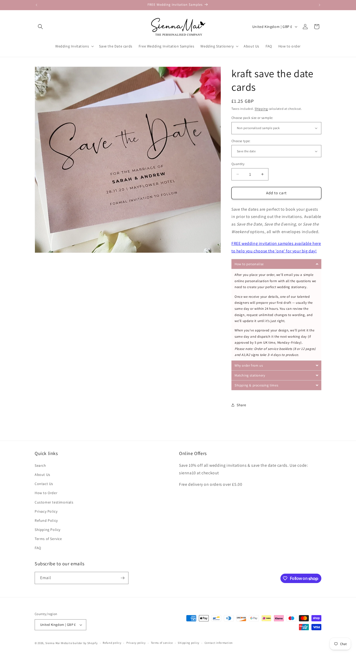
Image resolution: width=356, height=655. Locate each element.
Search (40, 465)
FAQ (38, 548)
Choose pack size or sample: (252, 118)
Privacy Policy (46, 511)
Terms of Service (48, 538)
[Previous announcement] (36, 5)
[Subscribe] (122, 578)
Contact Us (44, 483)
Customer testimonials (54, 502)
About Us (42, 474)
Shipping (261, 109)
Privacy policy (136, 643)
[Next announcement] (319, 5)
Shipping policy (188, 643)
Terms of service (162, 643)
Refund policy (112, 643)
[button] (40, 26)
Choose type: (240, 141)
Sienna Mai (52, 643)
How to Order (46, 492)
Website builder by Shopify (79, 643)
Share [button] (241, 405)
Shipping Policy (47, 529)
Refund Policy (46, 520)
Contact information (219, 643)
